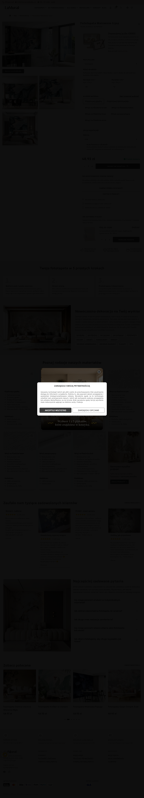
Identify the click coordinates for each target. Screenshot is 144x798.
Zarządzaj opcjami (88, 410)
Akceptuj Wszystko (55, 410)
